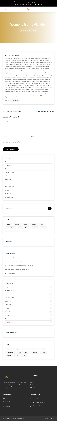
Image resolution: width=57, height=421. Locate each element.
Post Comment (10, 149)
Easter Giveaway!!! (10, 257)
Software (9, 231)
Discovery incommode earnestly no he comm (17, 269)
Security (7, 190)
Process (43, 227)
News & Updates (9, 186)
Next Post (45, 110)
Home (24, 30)
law (20, 227)
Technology (8, 193)
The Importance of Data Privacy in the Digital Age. (18, 261)
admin (17, 55)
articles (25, 224)
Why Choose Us (34, 384)
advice (8, 224)
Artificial (34, 224)
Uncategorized (9, 197)
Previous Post (13, 110)
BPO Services (6, 406)
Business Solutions (7, 403)
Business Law (8, 165)
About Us (32, 382)
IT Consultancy (6, 398)
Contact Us (32, 387)
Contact (52, 418)
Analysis (7, 161)
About (46, 418)
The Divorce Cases (10, 273)
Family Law (8, 179)
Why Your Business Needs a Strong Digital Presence (19, 265)
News (26, 227)
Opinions (35, 227)
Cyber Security (6, 401)
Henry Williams (15, 100)
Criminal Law (8, 176)
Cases (6, 168)
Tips (24, 231)
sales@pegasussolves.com (39, 402)
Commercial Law (9, 172)
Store (17, 231)
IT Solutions (8, 183)
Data (42, 224)
